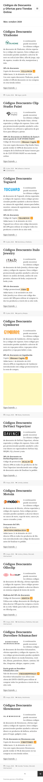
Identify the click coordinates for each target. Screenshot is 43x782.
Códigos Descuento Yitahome (17, 33)
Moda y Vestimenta (23, 415)
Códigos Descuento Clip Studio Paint (21, 104)
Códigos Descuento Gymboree (17, 323)
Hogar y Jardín (21, 95)
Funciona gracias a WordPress (13, 779)
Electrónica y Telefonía (24, 242)
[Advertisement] (22, 389)
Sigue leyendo (10, 88)
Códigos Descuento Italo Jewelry (21, 251)
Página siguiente (40, 773)
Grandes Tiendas (22, 766)
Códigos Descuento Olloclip (17, 566)
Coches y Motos (22, 554)
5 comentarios (10, 171)
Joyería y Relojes (22, 313)
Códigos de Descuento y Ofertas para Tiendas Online (17, 8)
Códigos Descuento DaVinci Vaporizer (17, 424)
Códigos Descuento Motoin (17, 492)
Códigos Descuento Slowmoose (17, 707)
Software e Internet (23, 168)
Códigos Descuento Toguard (17, 180)
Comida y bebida (22, 483)
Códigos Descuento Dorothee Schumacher (20, 633)
